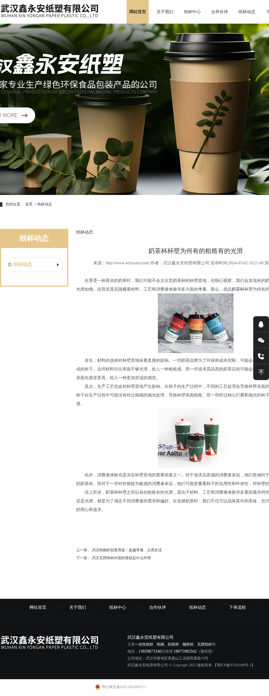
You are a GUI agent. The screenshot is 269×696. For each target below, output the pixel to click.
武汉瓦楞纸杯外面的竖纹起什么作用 (121, 558)
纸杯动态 (247, 11)
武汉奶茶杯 (233, 289)
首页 (29, 204)
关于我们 (165, 11)
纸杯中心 (192, 11)
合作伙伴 (219, 11)
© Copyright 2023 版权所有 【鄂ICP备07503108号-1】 (212, 665)
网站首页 (137, 11)
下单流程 (237, 607)
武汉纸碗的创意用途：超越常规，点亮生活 (127, 550)
